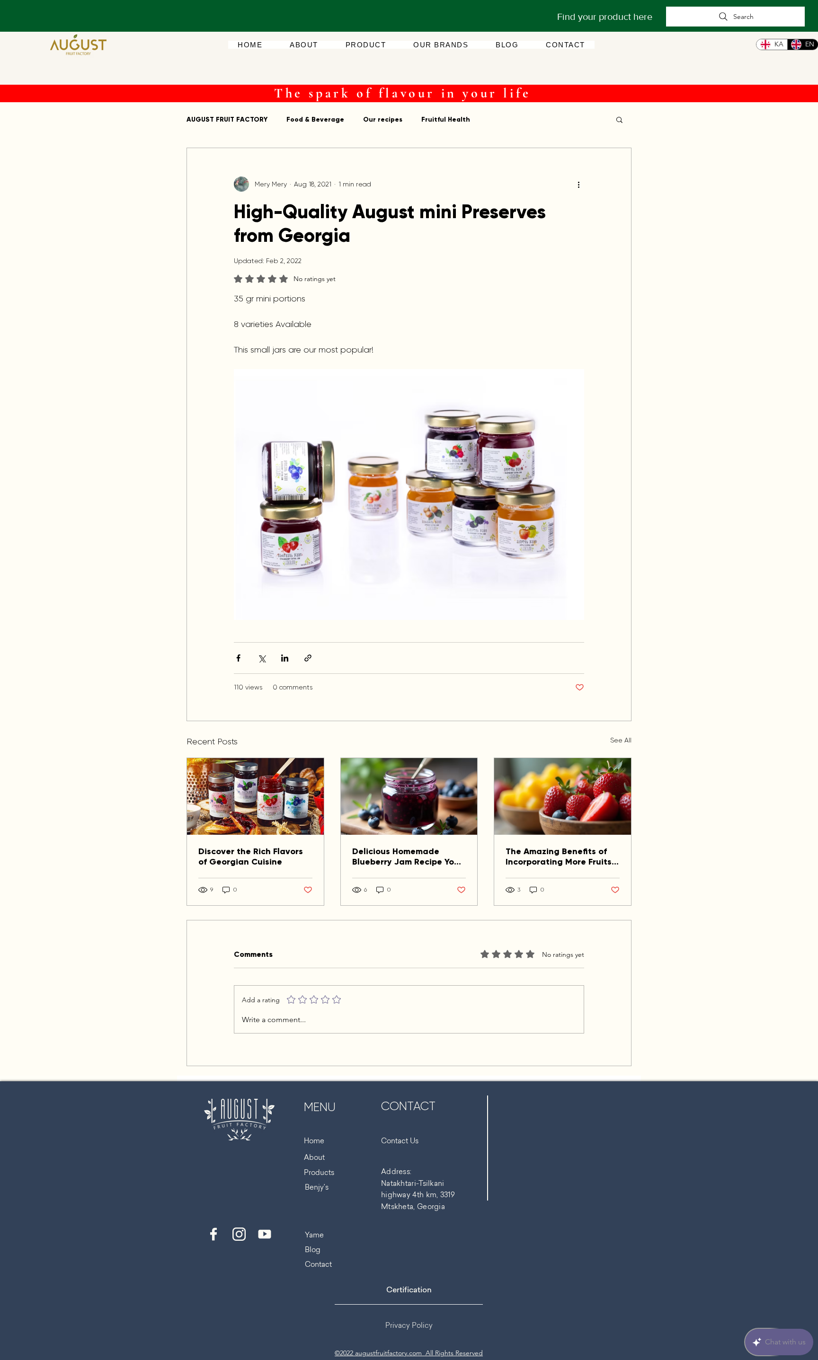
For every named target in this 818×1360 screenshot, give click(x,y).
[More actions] (578, 184)
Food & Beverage (315, 119)
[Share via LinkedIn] (284, 658)
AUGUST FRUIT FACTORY (227, 119)
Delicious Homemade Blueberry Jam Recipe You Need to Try (405, 856)
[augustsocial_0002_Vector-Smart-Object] (213, 1234)
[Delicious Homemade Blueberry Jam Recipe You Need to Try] (409, 796)
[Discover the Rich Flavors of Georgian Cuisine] (255, 796)
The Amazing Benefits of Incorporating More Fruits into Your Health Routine (559, 856)
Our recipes (382, 119)
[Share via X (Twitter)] (261, 658)
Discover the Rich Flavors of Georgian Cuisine (250, 856)
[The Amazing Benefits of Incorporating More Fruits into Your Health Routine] (562, 796)
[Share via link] (307, 658)
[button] (441, 45)
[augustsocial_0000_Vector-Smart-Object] (264, 1234)
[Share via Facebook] (238, 658)
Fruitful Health (445, 119)
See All (620, 740)
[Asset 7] (239, 1234)
